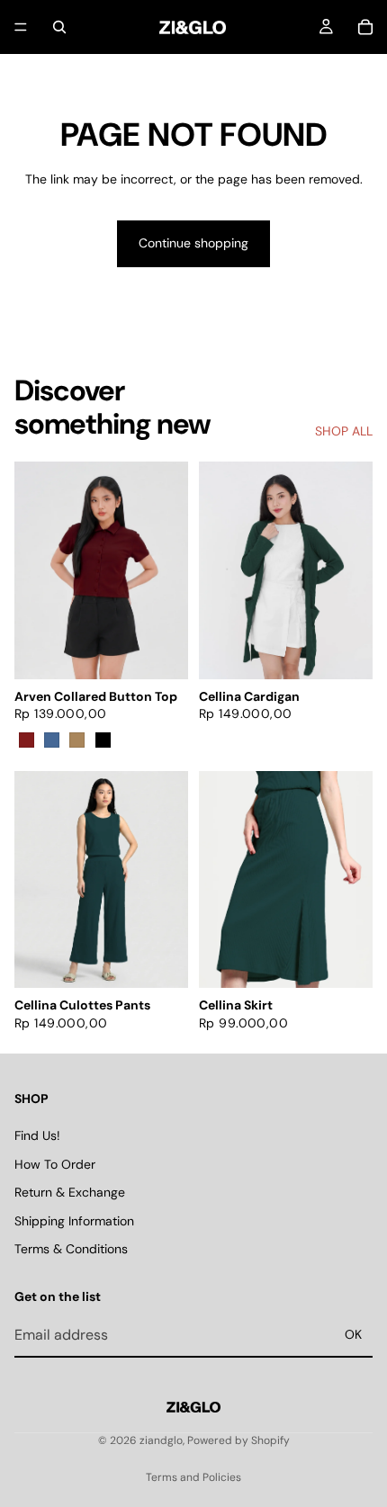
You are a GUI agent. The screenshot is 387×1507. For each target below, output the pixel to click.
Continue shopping (193, 243)
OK (353, 1334)
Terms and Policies (193, 1477)
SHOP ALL (344, 431)
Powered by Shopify (238, 1440)
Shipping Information (74, 1220)
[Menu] (20, 27)
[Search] (59, 27)
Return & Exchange (69, 1192)
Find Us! (37, 1134)
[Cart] (365, 27)
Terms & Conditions (71, 1249)
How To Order (54, 1163)
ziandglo (161, 1440)
